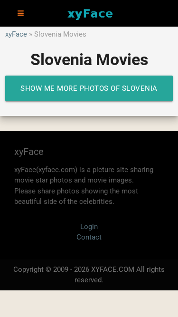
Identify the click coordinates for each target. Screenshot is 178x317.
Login (89, 226)
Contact (89, 237)
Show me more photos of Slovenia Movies (89, 92)
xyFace (16, 34)
